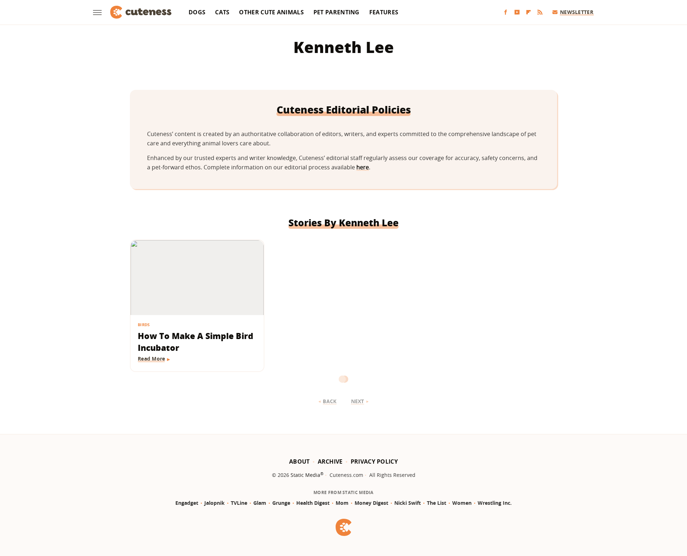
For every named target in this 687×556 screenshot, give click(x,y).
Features (383, 12)
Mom (342, 502)
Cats (222, 12)
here (362, 167)
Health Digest (313, 502)
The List (436, 502)
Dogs (197, 12)
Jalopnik (214, 502)
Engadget (186, 502)
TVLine (239, 502)
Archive (330, 461)
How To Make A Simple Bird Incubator (195, 341)
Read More (151, 358)
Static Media (305, 475)
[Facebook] (505, 12)
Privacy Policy (374, 461)
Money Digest (371, 502)
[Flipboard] (528, 12)
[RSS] (540, 12)
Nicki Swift (407, 502)
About (299, 461)
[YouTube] (517, 12)
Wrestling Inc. (495, 502)
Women (462, 502)
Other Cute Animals (271, 12)
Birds (144, 324)
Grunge (281, 502)
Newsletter (576, 12)
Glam (259, 502)
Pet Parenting (336, 12)
